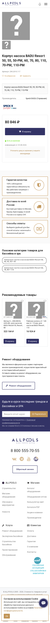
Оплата (30, 531)
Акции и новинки (34, 512)
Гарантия (31, 541)
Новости (6, 512)
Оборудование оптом (37, 497)
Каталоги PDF (33, 507)
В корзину (26, 131)
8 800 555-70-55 (25, 450)
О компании (32, 546)
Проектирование (10, 550)
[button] (39, 4)
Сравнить (26, 76)
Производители (34, 518)
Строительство (9, 488)
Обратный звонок (25, 469)
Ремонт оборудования (20, 386)
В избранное (9, 76)
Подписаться (40, 414)
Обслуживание (9, 555)
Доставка (31, 536)
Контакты (31, 552)
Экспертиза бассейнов (12, 536)
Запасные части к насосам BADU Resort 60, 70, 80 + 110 (23, 269)
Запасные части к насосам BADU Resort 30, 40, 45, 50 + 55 (23, 261)
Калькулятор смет (35, 502)
